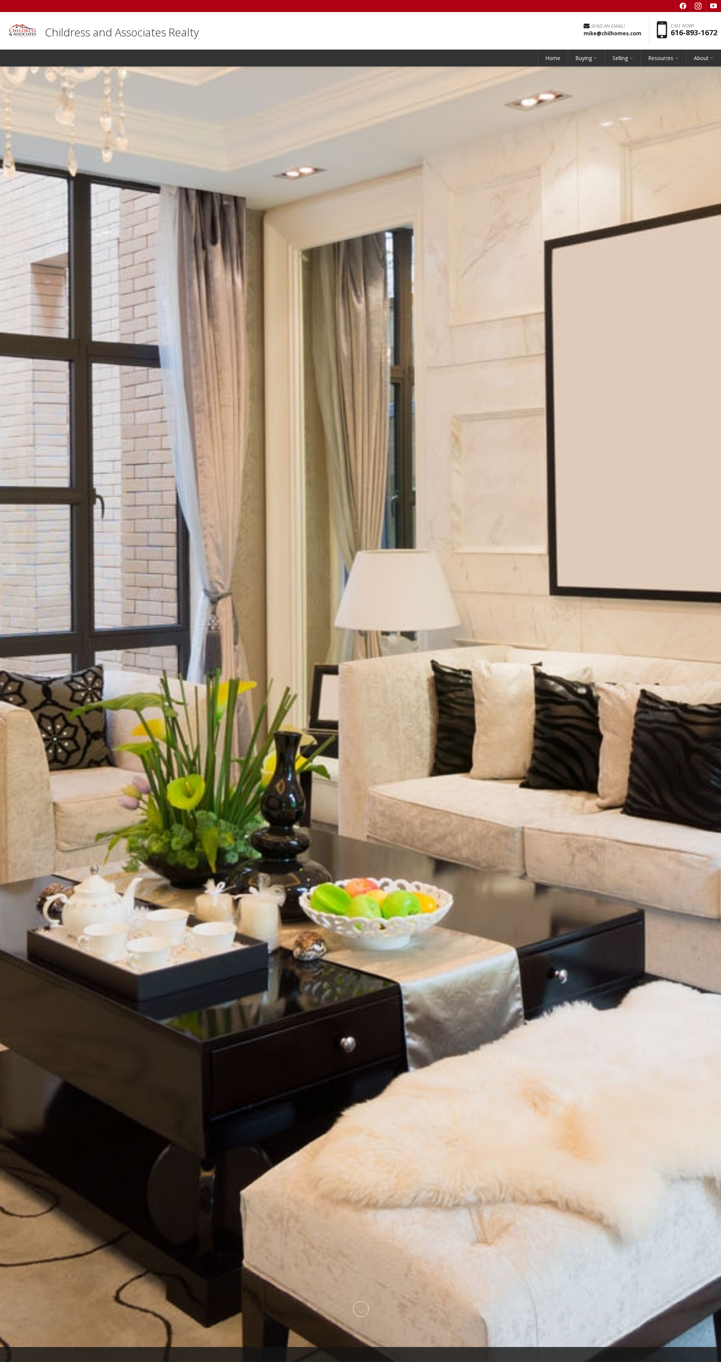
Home (553, 58)
